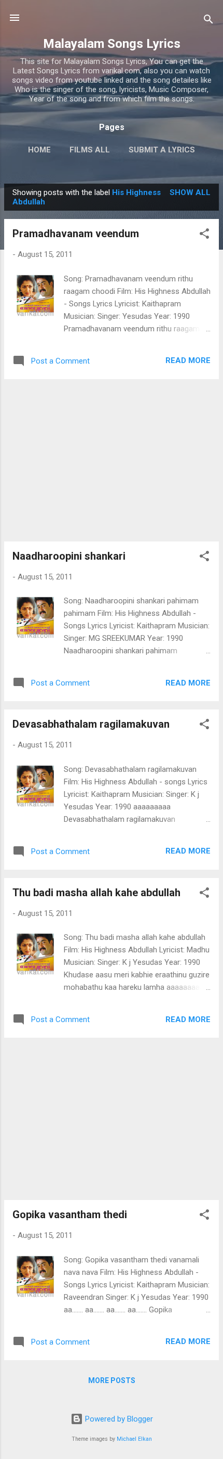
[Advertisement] (111, 460)
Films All (89, 149)
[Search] (208, 21)
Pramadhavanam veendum (75, 233)
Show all (190, 192)
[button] (204, 235)
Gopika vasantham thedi (69, 1214)
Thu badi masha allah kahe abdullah (96, 892)
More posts (111, 1380)
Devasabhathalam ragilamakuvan (91, 724)
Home (39, 149)
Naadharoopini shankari (69, 556)
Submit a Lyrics (162, 149)
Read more (188, 360)
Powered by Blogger (118, 1419)
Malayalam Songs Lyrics (111, 43)
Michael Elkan (134, 1439)
